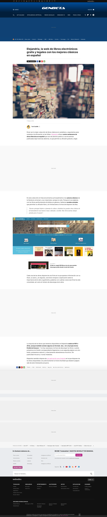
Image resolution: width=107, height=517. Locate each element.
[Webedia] (17, 479)
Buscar (91, 473)
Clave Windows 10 (41, 445)
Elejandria (54, 134)
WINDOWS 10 (61, 15)
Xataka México (16, 503)
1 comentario (32, 61)
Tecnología (63, 39)
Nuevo (90, 9)
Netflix (14, 463)
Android (34, 39)
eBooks (67, 367)
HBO (45, 39)
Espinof (38, 488)
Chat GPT (26, 445)
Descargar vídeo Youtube (53, 445)
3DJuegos (27, 486)
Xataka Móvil (16, 488)
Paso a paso (16, 455)
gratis (50, 367)
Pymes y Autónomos (87, 489)
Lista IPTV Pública (78, 445)
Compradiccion (76, 490)
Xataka (14, 486)
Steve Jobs (27, 39)
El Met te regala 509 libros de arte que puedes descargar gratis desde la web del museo (63, 266)
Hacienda (83, 39)
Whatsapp (40, 39)
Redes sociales (16, 460)
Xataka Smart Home (17, 492)
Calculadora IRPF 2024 (66, 445)
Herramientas (16, 458)
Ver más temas (18, 467)
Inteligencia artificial (46, 455)
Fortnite (56, 39)
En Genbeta (52, 263)
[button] (35, 126)
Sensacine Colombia (39, 506)
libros (45, 367)
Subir (89, 479)
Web (33, 367)
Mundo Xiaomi (16, 494)
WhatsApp (29, 463)
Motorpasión (64, 486)
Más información (64, 515)
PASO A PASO (77, 15)
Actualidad (29, 455)
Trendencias (75, 486)
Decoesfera (75, 488)
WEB (69, 15)
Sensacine (39, 486)
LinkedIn (79, 466)
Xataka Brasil (16, 505)
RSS (73, 466)
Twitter (85, 15)
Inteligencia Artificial (46, 463)
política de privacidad (74, 458)
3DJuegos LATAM (29, 503)
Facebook (91, 15)
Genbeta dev (44, 458)
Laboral (29, 460)
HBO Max (51, 39)
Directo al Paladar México (53, 504)
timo (42, 460)
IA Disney (32, 445)
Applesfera (15, 490)
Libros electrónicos (58, 367)
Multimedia (38, 367)
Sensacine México (41, 503)
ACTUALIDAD (20, 15)
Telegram (93, 15)
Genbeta (53, 8)
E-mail (44, 61)
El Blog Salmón (88, 486)
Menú (17, 9)
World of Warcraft (75, 39)
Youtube (66, 466)
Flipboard (88, 15)
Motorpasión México (64, 504)
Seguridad (29, 458)
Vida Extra (27, 488)
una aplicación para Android (56, 358)
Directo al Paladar (53, 486)
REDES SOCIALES (49, 15)
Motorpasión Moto (65, 488)
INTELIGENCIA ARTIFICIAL (34, 15)
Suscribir (79, 455)
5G (68, 39)
